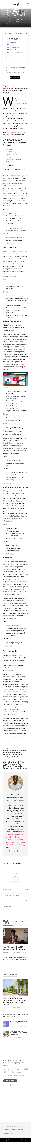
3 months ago (14, 952)
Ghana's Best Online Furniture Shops (13, 39)
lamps (8, 592)
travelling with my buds (15, 837)
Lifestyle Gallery (14, 50)
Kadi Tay (10, 19)
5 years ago (19, 19)
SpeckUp (5, 88)
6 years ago (15, 1007)
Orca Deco (13, 42)
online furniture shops (14, 132)
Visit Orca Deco (8, 243)
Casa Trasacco (14, 47)
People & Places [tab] (24, 922)
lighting (21, 364)
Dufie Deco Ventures (16, 52)
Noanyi (5, 952)
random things (18, 847)
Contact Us (17, 1130)
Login (26, 889)
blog (16, 408)
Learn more (10, 1080)
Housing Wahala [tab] (15, 922)
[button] (15, 1140)
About (7, 1130)
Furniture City (14, 45)
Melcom (12, 55)
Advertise (9, 1133)
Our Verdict (11, 58)
